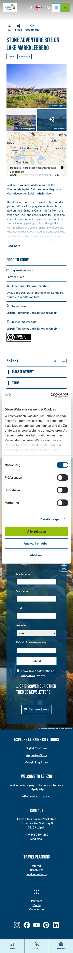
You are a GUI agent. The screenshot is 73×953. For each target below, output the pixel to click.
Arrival (36, 865)
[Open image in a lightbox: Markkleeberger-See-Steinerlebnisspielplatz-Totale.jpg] (36, 86)
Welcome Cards (37, 874)
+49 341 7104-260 (36, 834)
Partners (36, 901)
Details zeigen (50, 519)
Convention (36, 909)
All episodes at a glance (36, 796)
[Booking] (65, 7)
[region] (36, 154)
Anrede (21, 625)
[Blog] (30, 7)
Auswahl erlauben (36, 543)
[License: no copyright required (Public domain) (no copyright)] (18, 340)
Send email (36, 838)
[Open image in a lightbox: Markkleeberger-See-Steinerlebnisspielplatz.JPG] (21, 120)
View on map (59, 361)
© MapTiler (29, 168)
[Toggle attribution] (62, 167)
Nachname (23, 574)
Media (37, 905)
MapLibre (15, 168)
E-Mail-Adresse (31, 642)
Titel (19, 608)
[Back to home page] (10, 7)
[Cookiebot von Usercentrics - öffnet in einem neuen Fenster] (51, 395)
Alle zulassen (36, 531)
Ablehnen (36, 555)
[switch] (62, 477)
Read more (13, 245)
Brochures (36, 869)
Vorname (22, 591)
